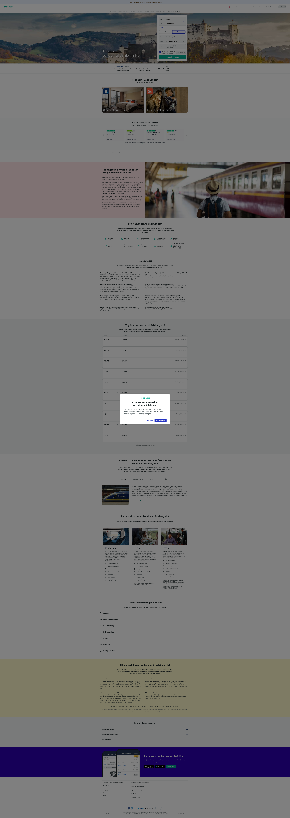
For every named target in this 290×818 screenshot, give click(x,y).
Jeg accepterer (160, 420)
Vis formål (150, 420)
